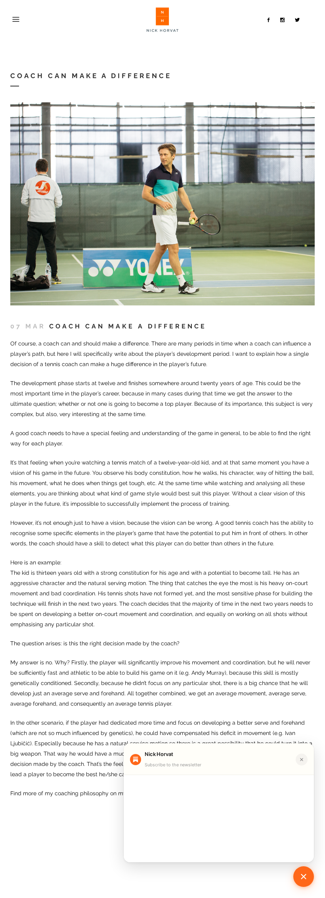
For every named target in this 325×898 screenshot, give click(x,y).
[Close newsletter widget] (303, 876)
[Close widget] (302, 760)
